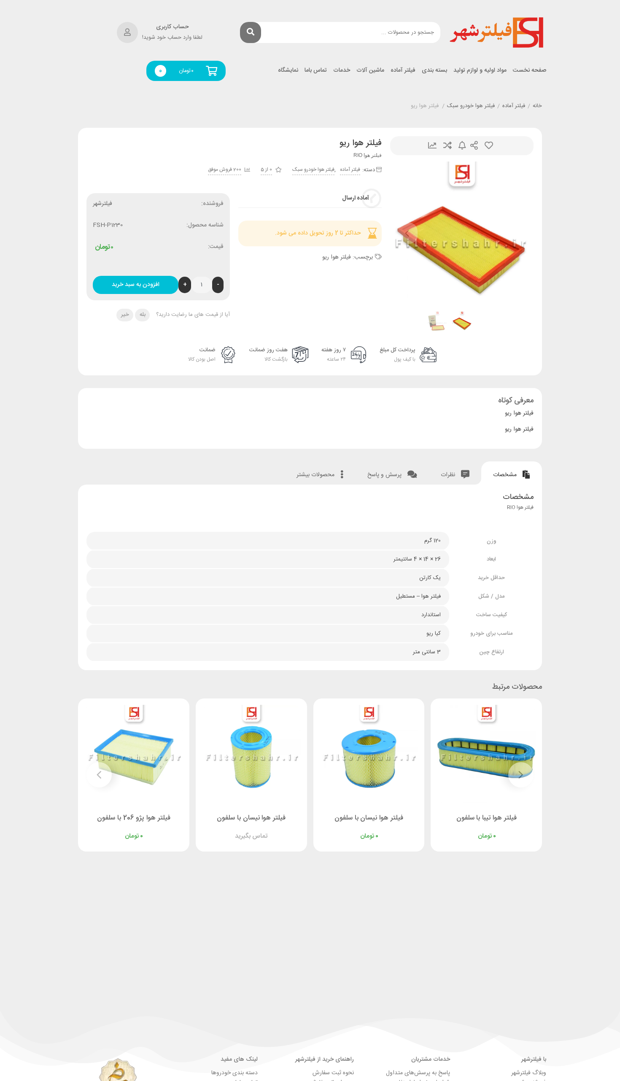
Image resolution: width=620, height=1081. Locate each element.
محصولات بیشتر (316, 475)
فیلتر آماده (403, 70)
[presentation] (407, 233)
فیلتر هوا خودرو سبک (471, 106)
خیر (125, 314)
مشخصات (505, 475)
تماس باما (316, 70)
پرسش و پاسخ (385, 475)
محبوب (489, 145)
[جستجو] (250, 32)
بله (143, 314)
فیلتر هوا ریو (336, 257)
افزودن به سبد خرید (135, 285)
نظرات (449, 475)
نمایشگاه (288, 70)
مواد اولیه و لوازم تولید (480, 70)
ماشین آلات (370, 70)
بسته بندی (434, 70)
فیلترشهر (102, 204)
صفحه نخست (529, 70)
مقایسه (447, 145)
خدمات (341, 70)
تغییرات (432, 145)
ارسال (474, 145)
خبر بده (462, 145)
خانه (537, 106)
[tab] (511, 473)
